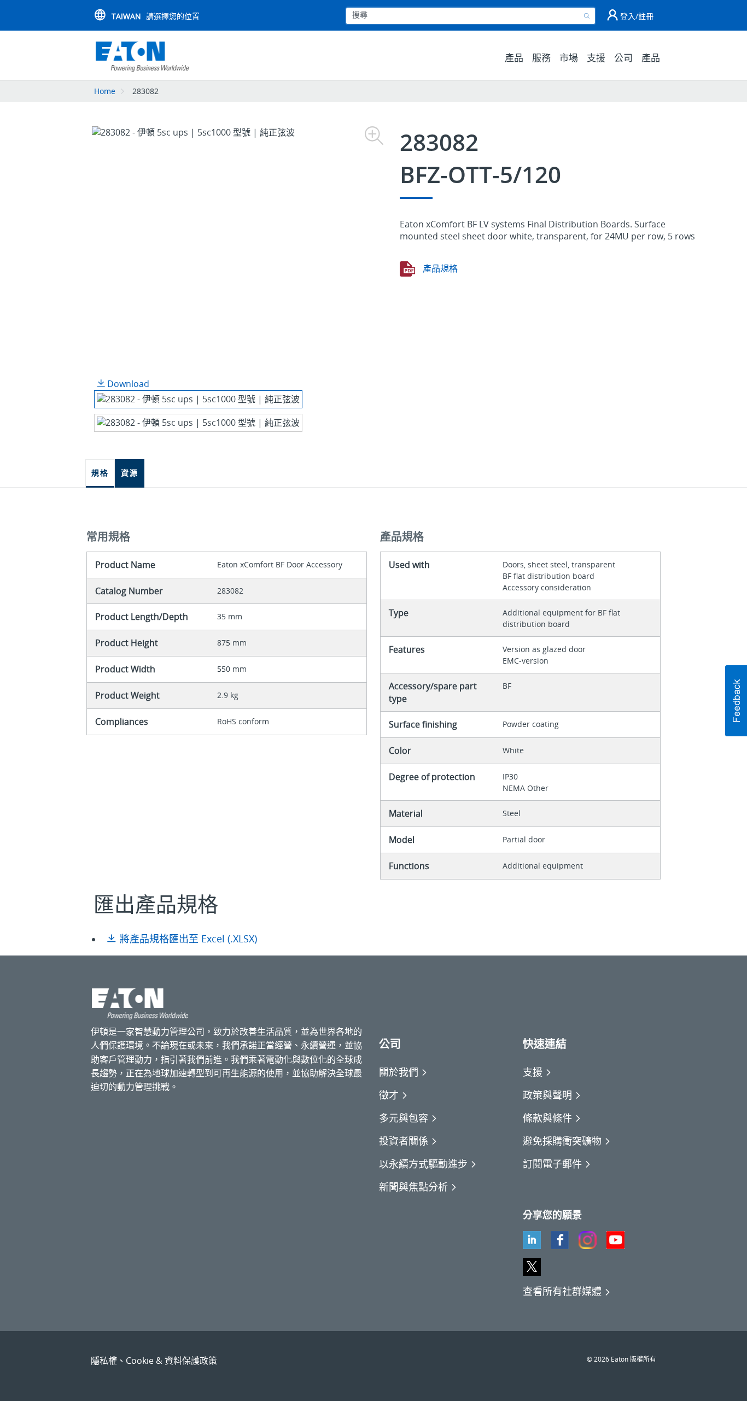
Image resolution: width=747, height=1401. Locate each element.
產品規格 (439, 268)
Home (104, 91)
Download (127, 384)
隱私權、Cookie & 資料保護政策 (154, 1361)
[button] (736, 700)
